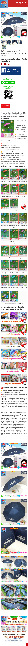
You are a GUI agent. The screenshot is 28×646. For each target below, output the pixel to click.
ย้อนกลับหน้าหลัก (5, 106)
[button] (25, 3)
